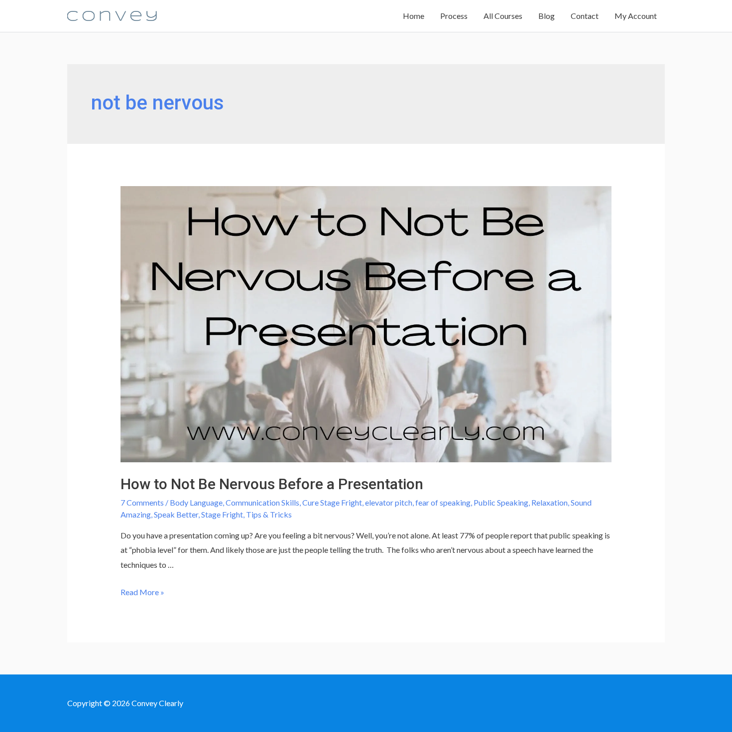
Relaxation (549, 502)
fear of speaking (443, 502)
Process (454, 15)
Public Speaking (501, 502)
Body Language (196, 502)
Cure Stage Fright (332, 502)
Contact (585, 15)
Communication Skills (262, 502)
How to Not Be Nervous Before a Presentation (272, 484)
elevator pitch (388, 502)
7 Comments (142, 502)
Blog (546, 15)
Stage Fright (222, 514)
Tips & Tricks (269, 514)
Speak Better (176, 514)
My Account (635, 15)
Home (413, 15)
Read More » (142, 592)
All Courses (503, 15)
